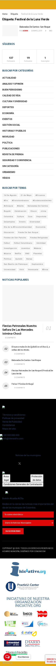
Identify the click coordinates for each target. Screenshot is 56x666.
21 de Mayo (26, 195)
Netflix (18, 254)
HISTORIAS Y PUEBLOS (14, 131)
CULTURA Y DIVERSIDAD (14, 101)
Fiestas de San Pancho (15, 238)
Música (7, 254)
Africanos (40, 195)
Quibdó (18, 259)
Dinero (22, 222)
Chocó (33, 211)
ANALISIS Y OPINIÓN (12, 84)
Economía (40, 227)
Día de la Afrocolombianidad (18, 227)
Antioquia (8, 206)
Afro (6, 201)
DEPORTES (8, 107)
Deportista (41, 217)
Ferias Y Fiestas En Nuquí (22, 383)
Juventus (25, 248)
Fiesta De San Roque (28, 232)
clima (43, 211)
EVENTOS (7, 119)
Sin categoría (10, 166)
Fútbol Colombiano (23, 243)
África (45, 270)
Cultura (20, 217)
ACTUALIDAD (9, 78)
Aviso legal (6, 478)
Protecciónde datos (37, 478)
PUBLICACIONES (11, 148)
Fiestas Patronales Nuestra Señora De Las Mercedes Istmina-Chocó (19, 329)
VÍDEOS (6, 178)
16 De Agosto (10, 195)
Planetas (37, 254)
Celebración (20, 211)
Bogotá (7, 211)
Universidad (9, 270)
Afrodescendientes (42, 201)
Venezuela (33, 270)
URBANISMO (8, 172)
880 (50, 31)
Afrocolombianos (20, 201)
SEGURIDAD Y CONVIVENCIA (16, 160)
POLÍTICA (7, 142)
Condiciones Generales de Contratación (23, 484)
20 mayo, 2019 (36, 31)
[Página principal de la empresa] (28, 569)
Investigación (10, 248)
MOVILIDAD (8, 136)
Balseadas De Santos (38, 206)
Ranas (29, 259)
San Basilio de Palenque (16, 264)
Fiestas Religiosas (39, 238)
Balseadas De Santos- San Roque (34, 26)
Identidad (41, 243)
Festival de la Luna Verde (32, 14)
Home (4, 14)
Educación (9, 232)
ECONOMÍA (8, 113)
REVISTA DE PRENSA (12, 154)
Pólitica (7, 259)
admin (25, 31)
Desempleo (9, 222)
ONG (27, 254)
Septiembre (37, 264)
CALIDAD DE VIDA (11, 95)
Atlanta (20, 206)
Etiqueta (14, 14)
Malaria (37, 248)
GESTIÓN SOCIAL (11, 125)
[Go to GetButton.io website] (7, 663)
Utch (21, 270)
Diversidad (35, 222)
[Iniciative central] (22, 586)
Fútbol (7, 243)
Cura (30, 217)
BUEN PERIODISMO (12, 89)
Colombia (8, 217)
